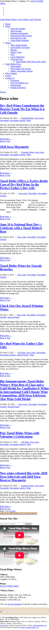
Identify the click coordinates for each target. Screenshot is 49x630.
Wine (29, 120)
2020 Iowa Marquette (14, 146)
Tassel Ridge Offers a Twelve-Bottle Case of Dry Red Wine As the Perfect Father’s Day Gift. (24, 184)
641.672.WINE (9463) (9, 586)
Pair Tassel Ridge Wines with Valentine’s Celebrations (19, 434)
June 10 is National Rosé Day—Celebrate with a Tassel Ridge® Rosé (21, 228)
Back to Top (5, 141)
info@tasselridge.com (39, 625)
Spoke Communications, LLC (29, 627)
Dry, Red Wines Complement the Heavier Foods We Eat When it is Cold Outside (22, 109)
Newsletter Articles (17, 120)
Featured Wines (27, 118)
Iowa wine (39, 118)
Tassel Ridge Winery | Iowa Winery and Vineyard (20, 19)
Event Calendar (14, 604)
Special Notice (13, 317)
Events (4, 625)
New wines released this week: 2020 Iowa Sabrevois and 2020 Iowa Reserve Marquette (23, 476)
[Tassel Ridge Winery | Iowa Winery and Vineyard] (3, 92)
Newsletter (4, 120)
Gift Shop (21, 352)
